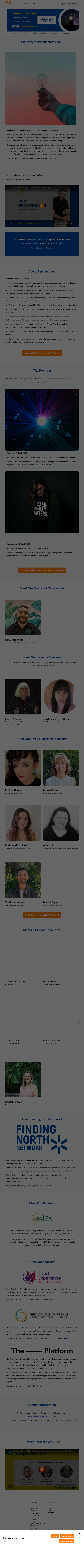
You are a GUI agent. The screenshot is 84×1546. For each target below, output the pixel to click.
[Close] (79, 1533)
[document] (42, 1538)
